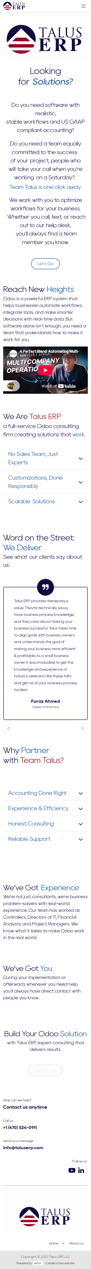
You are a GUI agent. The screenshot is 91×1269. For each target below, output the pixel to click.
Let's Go (46, 264)
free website (66, 1263)
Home (53, 1243)
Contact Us (45, 1070)
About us (76, 1243)
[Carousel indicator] (38, 728)
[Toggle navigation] (83, 6)
